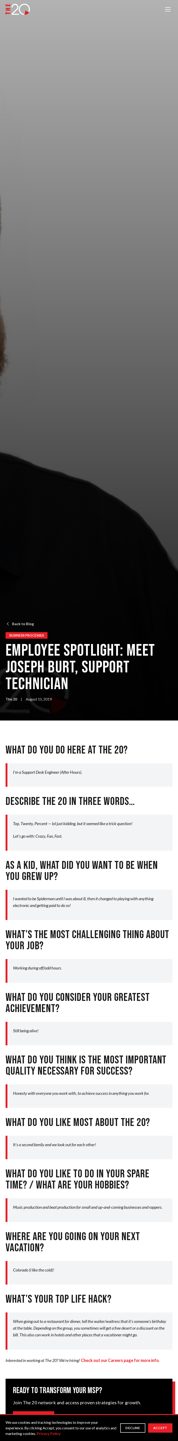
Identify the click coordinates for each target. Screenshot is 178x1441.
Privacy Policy (49, 1433)
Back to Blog (23, 623)
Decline (132, 1428)
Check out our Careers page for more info (120, 1360)
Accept (160, 1428)
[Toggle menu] (167, 9)
